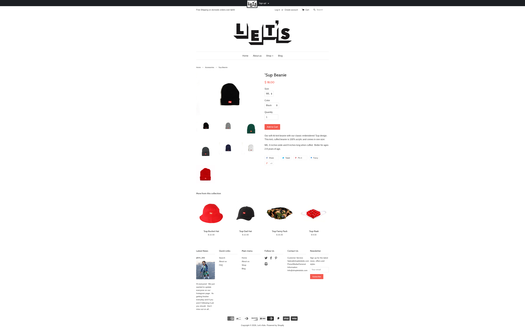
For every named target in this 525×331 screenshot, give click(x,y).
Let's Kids (261, 325)
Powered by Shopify (275, 325)
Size (267, 89)
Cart (307, 9)
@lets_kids (200, 258)
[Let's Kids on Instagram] (266, 264)
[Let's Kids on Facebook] (270, 259)
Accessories (209, 67)
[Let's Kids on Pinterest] (275, 259)
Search (222, 258)
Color (267, 100)
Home (245, 55)
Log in (277, 9)
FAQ (221, 265)
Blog (280, 55)
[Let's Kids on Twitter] (266, 259)
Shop (269, 55)
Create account (291, 9)
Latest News (202, 251)
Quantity (269, 112)
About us (257, 55)
